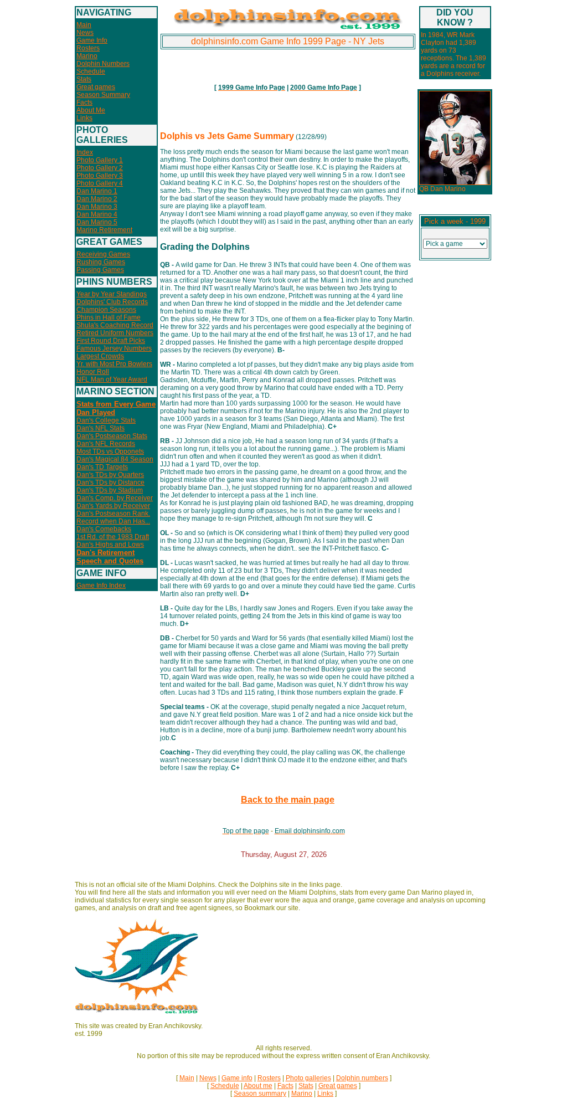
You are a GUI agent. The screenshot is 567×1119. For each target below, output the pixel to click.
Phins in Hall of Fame (108, 317)
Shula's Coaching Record (114, 325)
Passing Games (100, 270)
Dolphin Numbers (103, 64)
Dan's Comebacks (103, 529)
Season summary (260, 1093)
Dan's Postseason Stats (111, 436)
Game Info (91, 40)
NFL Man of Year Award (111, 379)
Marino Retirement (104, 230)
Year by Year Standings (111, 294)
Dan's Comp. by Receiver (114, 498)
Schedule (90, 71)
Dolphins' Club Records (112, 302)
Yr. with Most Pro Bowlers (114, 364)
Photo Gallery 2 (99, 168)
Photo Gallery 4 (99, 183)
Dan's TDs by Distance (110, 482)
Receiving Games (103, 254)
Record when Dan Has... (113, 521)
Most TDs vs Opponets (110, 451)
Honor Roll (92, 372)
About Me (90, 110)
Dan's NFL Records (105, 444)
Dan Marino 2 (96, 199)
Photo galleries (308, 1078)
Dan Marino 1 (96, 191)
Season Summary (103, 95)
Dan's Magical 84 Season (114, 459)
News (85, 33)
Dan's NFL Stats (100, 428)
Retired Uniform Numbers (114, 333)
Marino (86, 56)
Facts (84, 102)
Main (83, 25)
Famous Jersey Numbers (114, 348)
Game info (236, 1078)
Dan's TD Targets (102, 467)
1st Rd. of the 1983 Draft (112, 537)
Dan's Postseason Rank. (113, 513)
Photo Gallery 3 (99, 175)
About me (258, 1086)
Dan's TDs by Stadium (109, 490)
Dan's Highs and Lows (110, 544)
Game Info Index (101, 585)
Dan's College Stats (106, 420)
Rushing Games (100, 262)
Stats (83, 79)
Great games (95, 87)
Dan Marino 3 (96, 207)
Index (84, 152)
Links (84, 118)
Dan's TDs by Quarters (110, 475)
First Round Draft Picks (110, 341)
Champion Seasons (106, 310)
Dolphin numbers (362, 1078)
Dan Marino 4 (96, 214)
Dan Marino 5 (96, 222)
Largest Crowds (100, 356)
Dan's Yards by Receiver (113, 506)
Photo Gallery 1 (99, 160)
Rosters (88, 48)
